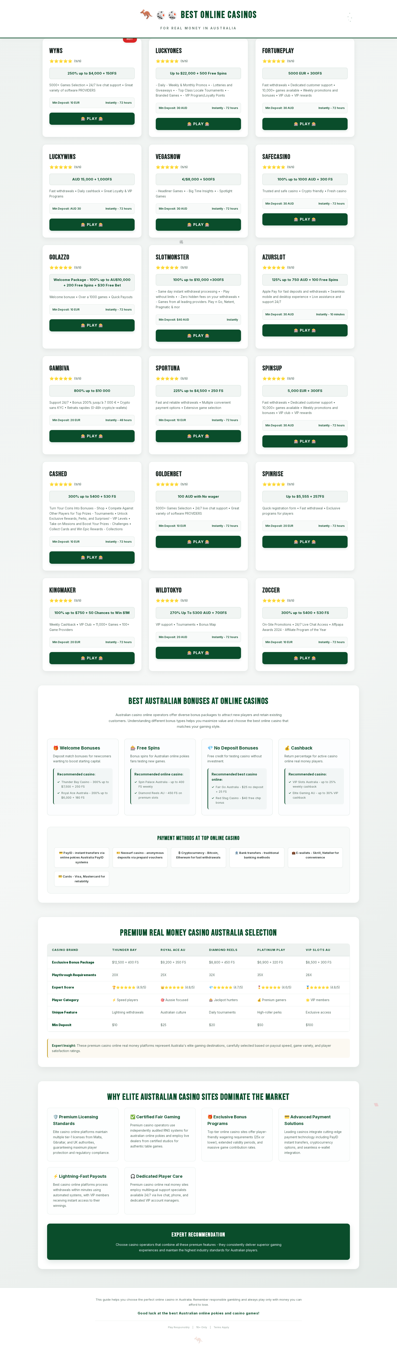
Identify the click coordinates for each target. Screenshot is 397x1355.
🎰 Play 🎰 (92, 118)
